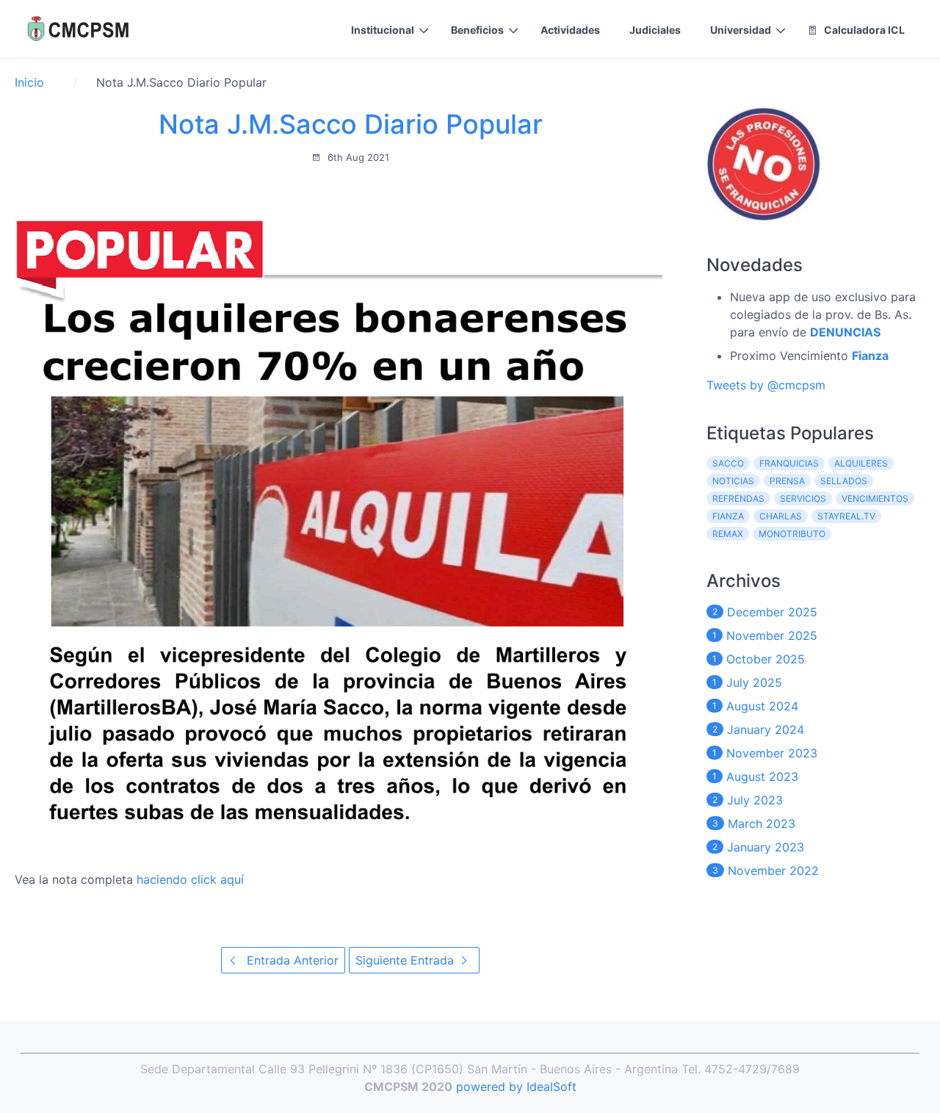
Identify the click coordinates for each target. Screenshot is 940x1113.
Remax (727, 533)
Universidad (740, 30)
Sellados (843, 480)
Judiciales (655, 30)
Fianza (728, 516)
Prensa (787, 480)
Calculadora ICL (863, 30)
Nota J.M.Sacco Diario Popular (351, 124)
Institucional (382, 30)
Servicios (803, 498)
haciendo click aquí (190, 879)
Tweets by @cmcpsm (765, 385)
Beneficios (477, 30)
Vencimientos (875, 498)
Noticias (733, 480)
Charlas (780, 516)
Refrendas (738, 498)
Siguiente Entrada (406, 960)
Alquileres (861, 463)
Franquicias (789, 463)
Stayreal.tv (846, 516)
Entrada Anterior (291, 960)
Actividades (570, 30)
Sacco (728, 463)
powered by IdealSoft (516, 1086)
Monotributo (792, 533)
